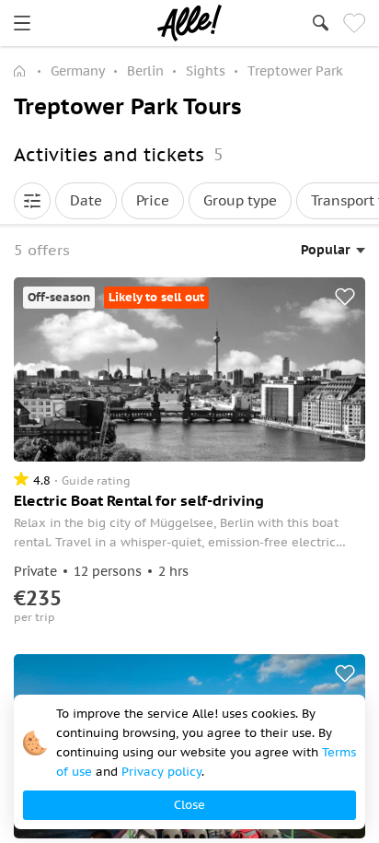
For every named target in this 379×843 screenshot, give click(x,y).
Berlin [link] (145, 71)
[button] (32, 200)
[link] (22, 23)
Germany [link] (78, 71)
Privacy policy (161, 771)
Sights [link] (205, 71)
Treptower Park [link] (295, 71)
